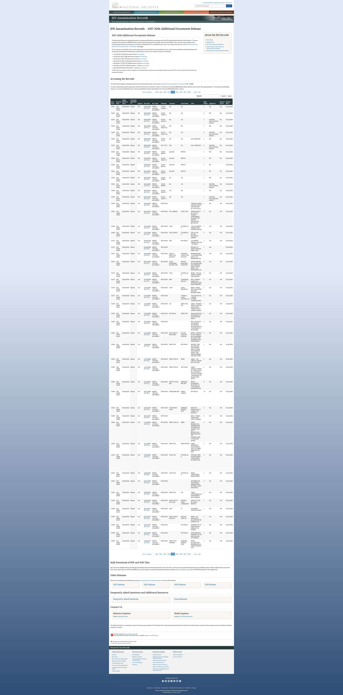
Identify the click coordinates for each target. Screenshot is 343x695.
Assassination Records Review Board (218, 50)
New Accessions (177, 657)
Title (192, 103)
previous (149, 92)
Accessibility (156, 688)
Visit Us (196, 12)
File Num (164, 103)
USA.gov (194, 688)
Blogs (177, 681)
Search (229, 6)
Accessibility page (153, 635)
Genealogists (136, 654)
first (144, 92)
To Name (172, 103)
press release (140, 54)
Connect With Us (171, 678)
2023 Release (149, 584)
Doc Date (147, 103)
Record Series (222, 102)
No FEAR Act (188, 688)
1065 (176, 92)
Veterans (134, 664)
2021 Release (210, 584)
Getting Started (157, 654)
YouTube (174, 681)
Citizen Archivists (208, 2)
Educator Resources (171, 12)
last (199, 92)
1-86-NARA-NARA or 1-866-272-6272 (171, 692)
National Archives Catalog (119, 661)
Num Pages (206, 102)
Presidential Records (117, 663)
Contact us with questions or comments (121, 643)
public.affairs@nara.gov (185, 616)
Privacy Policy (164, 688)
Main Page (210, 40)
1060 (156, 92)
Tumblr (171, 681)
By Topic (114, 654)
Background (210, 42)
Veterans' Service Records (146, 12)
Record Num (118, 102)
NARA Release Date (125, 101)
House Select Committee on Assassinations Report (215, 47)
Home (113, 21)
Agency (140, 103)
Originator (212, 103)
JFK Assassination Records (137, 21)
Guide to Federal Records (159, 660)
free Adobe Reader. (130, 634)
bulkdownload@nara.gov (182, 569)
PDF (145, 108)
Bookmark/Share (219, 2)
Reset (229, 96)
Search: (199, 96)
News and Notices (178, 654)
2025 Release (119, 584)
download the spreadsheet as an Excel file (173, 84)
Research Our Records (122, 12)
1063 (168, 92)
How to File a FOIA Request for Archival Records (161, 669)
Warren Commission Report (215, 44)
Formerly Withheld (133, 101)
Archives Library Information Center (119, 668)
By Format (114, 657)
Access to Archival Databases (120, 665)
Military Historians (137, 657)
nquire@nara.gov (123, 616)
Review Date (228, 102)
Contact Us (228, 2)
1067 (184, 92)
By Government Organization (119, 659)
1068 (188, 92)
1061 (160, 92)
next (195, 92)
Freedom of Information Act (176, 688)
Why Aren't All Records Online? (161, 667)
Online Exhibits (116, 671)
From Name (184, 103)
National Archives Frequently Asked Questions (160, 657)
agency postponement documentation (149, 580)
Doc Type (155, 103)
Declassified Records (158, 662)
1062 (164, 92)
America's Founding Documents (221, 12)
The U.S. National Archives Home (135, 5)
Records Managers (137, 662)
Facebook (163, 681)
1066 (180, 92)
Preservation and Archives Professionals (139, 659)
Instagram (169, 681)
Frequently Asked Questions (125, 599)
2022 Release (180, 584)
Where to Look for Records (160, 664)
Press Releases (180, 599)
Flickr (180, 681)
